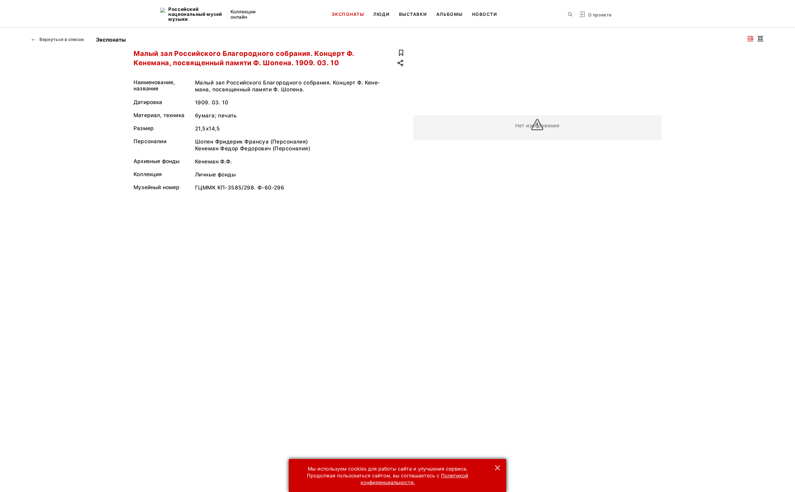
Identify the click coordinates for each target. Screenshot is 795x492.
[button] (497, 467)
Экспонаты (348, 14)
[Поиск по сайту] (570, 14)
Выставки (413, 14)
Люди (381, 14)
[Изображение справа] (750, 38)
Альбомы (449, 14)
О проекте (599, 14)
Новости (484, 14)
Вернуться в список (61, 39)
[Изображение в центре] (760, 38)
